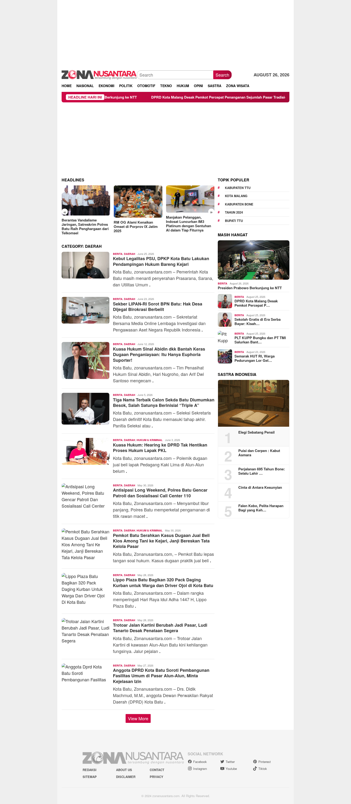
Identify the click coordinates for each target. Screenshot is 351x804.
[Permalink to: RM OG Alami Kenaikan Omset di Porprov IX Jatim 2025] (138, 201)
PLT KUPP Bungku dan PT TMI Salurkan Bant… (260, 340)
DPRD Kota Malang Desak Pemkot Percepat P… (256, 303)
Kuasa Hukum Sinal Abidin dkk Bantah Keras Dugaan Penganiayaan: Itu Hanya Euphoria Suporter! (159, 354)
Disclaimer (125, 777)
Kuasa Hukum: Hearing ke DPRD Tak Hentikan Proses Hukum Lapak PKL (160, 447)
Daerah (129, 254)
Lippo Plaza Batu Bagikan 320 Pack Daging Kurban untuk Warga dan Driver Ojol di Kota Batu (163, 582)
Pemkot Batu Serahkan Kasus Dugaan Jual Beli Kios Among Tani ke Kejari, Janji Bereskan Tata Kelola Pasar (161, 541)
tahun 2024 (234, 212)
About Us (124, 769)
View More (138, 718)
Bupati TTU (234, 220)
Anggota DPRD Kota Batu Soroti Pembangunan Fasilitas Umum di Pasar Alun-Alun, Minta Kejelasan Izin (161, 675)
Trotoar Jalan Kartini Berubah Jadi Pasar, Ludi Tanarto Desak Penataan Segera (160, 628)
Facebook (200, 761)
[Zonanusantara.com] (99, 74)
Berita (117, 254)
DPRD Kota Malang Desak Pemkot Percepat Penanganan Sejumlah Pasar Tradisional (197, 97)
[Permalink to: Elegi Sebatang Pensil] (253, 403)
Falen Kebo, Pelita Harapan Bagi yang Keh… (260, 508)
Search (222, 75)
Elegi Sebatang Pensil (256, 432)
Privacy (156, 777)
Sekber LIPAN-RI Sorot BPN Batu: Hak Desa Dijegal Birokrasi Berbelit (157, 306)
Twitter (230, 761)
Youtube (231, 768)
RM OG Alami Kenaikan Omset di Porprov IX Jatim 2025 (136, 226)
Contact (157, 769)
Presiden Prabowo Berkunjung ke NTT (250, 288)
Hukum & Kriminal (150, 440)
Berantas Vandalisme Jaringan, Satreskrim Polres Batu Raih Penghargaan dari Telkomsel (85, 226)
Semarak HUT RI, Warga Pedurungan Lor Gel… (254, 358)
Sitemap (90, 777)
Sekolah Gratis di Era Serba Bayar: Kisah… (257, 321)
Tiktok (262, 768)
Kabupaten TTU (237, 187)
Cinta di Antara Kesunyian (260, 487)
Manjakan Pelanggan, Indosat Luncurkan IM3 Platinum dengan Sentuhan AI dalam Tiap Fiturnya (188, 223)
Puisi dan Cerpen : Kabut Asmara (259, 452)
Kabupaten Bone (239, 204)
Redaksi (89, 769)
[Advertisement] (175, 33)
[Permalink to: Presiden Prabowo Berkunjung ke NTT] (253, 260)
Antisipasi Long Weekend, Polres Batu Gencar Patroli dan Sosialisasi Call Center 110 (160, 493)
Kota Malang (236, 196)
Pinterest (264, 761)
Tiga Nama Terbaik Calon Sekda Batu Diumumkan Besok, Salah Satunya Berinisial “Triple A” (163, 402)
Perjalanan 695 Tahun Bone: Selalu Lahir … (261, 471)
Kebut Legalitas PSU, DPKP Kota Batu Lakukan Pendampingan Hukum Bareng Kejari (161, 261)
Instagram (200, 768)
